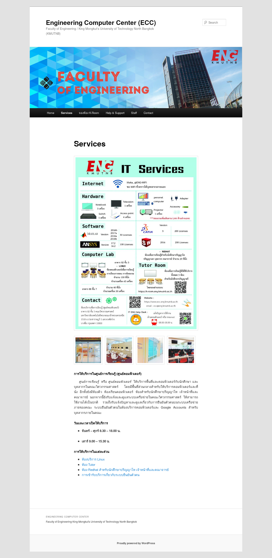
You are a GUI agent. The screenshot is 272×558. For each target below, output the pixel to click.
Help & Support (115, 113)
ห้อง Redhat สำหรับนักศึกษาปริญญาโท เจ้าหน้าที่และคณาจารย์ (125, 469)
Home (50, 113)
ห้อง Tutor (88, 464)
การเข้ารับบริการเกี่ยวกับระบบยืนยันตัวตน (110, 474)
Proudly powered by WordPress (136, 543)
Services (66, 113)
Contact (148, 113)
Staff (134, 113)
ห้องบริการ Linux (93, 459)
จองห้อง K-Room (89, 113)
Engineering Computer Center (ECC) (101, 22)
